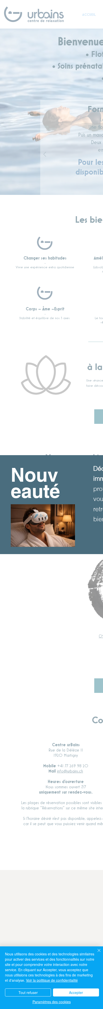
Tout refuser (28, 992)
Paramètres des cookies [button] (51, 1001)
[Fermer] (96, 953)
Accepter (76, 992)
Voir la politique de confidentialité (52, 980)
